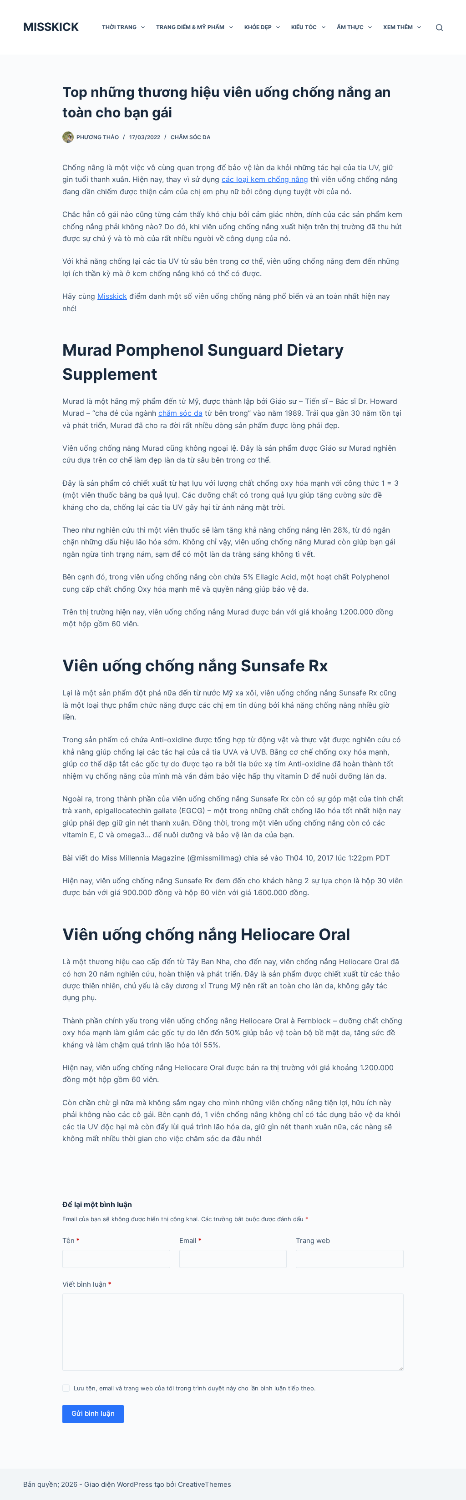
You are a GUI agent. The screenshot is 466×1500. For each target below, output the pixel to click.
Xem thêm (398, 27)
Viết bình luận (86, 1284)
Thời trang (119, 27)
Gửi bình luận (93, 1413)
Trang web (313, 1240)
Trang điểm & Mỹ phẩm (190, 27)
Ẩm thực (350, 27)
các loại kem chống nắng (265, 179)
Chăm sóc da (191, 137)
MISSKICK (51, 27)
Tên (71, 1240)
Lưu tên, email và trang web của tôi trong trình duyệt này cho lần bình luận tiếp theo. (195, 1388)
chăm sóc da (180, 413)
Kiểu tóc (304, 27)
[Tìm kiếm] (439, 27)
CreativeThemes (204, 1484)
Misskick (112, 296)
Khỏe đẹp (258, 27)
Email (190, 1240)
